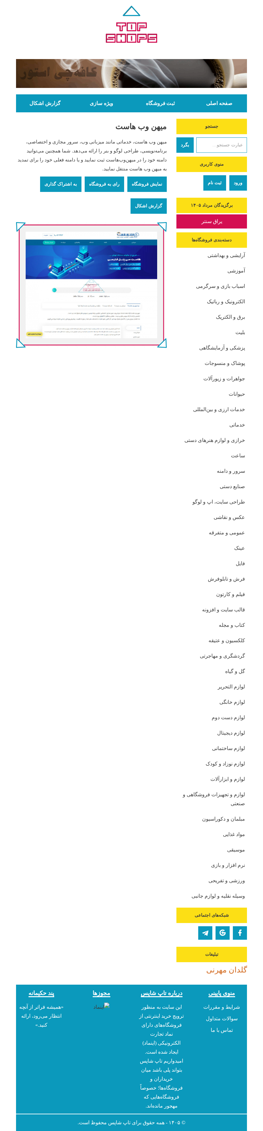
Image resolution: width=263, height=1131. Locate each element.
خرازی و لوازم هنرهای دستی (214, 440)
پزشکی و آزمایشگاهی (222, 347)
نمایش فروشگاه (147, 184)
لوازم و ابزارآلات (227, 779)
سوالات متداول (222, 1018)
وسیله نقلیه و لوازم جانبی (218, 896)
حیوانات (237, 394)
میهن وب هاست (141, 126)
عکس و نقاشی (229, 517)
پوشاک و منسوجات (225, 363)
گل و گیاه (235, 671)
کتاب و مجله (232, 625)
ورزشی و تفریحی (226, 880)
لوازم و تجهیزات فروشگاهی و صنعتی (214, 799)
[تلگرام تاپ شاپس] (205, 933)
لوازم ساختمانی (228, 748)
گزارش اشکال (45, 103)
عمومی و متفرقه (227, 532)
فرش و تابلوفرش (226, 579)
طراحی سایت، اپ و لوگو (218, 502)
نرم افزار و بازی (228, 865)
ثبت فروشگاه (160, 103)
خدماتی (237, 424)
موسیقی (236, 849)
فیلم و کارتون (230, 594)
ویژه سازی (101, 103)
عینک (239, 548)
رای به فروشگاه (104, 184)
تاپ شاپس (119, 1122)
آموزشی (236, 270)
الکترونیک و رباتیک (226, 301)
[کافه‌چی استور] (131, 73)
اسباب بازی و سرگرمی (220, 286)
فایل (240, 563)
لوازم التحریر (231, 686)
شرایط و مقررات (221, 1007)
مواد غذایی (234, 834)
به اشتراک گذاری (61, 184)
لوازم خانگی (232, 702)
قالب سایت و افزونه (223, 609)
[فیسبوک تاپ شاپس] (240, 933)
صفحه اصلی (219, 103)
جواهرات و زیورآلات (224, 378)
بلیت (240, 332)
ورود (238, 182)
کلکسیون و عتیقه (226, 640)
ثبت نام (215, 182)
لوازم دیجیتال (231, 733)
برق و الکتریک (230, 317)
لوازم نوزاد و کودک (225, 763)
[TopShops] (131, 26)
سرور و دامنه (231, 471)
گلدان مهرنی (226, 970)
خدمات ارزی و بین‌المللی (219, 409)
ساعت (238, 455)
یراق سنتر (211, 221)
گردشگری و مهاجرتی (222, 656)
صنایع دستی (232, 486)
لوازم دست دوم (228, 717)
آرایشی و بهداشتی (226, 255)
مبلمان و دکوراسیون (223, 819)
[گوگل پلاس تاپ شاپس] (223, 933)
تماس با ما (222, 1030)
